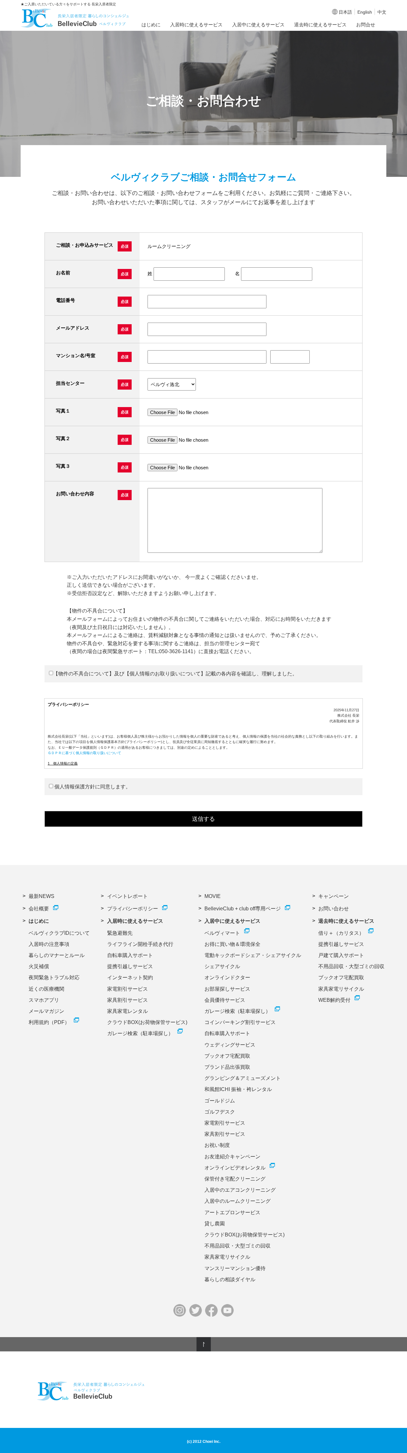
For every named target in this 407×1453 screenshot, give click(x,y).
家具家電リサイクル (227, 1257)
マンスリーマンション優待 (235, 1268)
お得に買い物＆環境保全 (232, 944)
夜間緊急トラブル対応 (54, 977)
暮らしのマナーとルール (57, 955)
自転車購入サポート (130, 955)
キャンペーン (333, 896)
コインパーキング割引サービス (240, 1022)
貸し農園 (214, 1223)
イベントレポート (127, 896)
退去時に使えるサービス (320, 24)
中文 (381, 12)
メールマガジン (46, 1011)
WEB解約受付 (334, 1000)
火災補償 (39, 966)
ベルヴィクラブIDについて (59, 933)
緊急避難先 (120, 933)
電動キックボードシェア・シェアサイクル (252, 955)
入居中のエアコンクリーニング (240, 1190)
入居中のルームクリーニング (237, 1201)
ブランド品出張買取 (227, 1067)
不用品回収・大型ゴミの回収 (237, 1246)
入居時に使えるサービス (196, 24)
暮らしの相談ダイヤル (229, 1279)
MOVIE (212, 896)
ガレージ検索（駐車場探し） (140, 1033)
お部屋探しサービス (227, 989)
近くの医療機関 (46, 989)
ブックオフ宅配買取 (227, 1056)
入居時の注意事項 (49, 944)
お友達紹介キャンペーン (232, 1156)
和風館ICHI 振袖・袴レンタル (238, 1089)
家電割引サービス (127, 989)
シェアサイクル (222, 966)
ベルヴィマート (222, 933)
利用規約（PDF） (49, 1022)
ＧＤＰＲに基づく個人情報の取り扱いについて (84, 753)
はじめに (151, 24)
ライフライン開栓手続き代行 (140, 944)
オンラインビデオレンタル (235, 1167)
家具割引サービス (127, 1000)
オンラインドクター (227, 977)
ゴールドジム (219, 1100)
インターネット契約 (130, 977)
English (364, 12)
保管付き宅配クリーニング (235, 1179)
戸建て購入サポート (341, 955)
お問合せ (365, 24)
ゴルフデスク (219, 1112)
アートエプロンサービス (232, 1212)
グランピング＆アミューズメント (242, 1078)
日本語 (345, 12)
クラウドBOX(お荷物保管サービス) (147, 1022)
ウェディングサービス (229, 1045)
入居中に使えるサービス (258, 24)
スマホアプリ (44, 1000)
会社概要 (39, 908)
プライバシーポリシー (132, 908)
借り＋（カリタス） (341, 933)
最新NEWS (41, 896)
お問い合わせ (333, 908)
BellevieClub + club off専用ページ (242, 908)
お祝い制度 (217, 1145)
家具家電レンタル (127, 1011)
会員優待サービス (224, 1000)
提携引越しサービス (130, 966)
